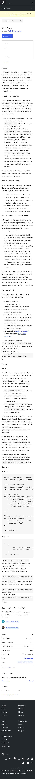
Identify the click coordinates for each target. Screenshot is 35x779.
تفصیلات (6, 43)
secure (23, 662)
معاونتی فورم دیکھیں (10, 694)
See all (31, 681)
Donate (21, 727)
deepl (18, 662)
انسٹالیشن (8, 52)
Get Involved (22, 721)
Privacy (4, 715)
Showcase (21, 706)
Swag (21, 731)
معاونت (6, 61)
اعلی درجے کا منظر (9, 667)
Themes (21, 709)
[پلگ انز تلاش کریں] (21, 20)
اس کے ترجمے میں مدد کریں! (17, 14)
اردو (8, 754)
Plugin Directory (6, 8)
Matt (4, 740)
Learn (3, 721)
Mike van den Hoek (12, 628)
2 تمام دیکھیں (29, 658)
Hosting (4, 712)
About (4, 706)
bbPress (5, 743)
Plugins (20, 712)
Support (4, 724)
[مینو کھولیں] (32, 2)
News (4, 709)
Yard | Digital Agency (14, 31)
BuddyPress (7, 746)
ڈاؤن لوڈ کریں (7, 36)
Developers (5, 727)
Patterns (21, 715)
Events (20, 724)
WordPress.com (8, 736)
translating (29, 662)
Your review (6, 681)
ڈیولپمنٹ (7, 57)
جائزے (6, 47)
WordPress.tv (7, 731)
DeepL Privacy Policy (22, 331)
